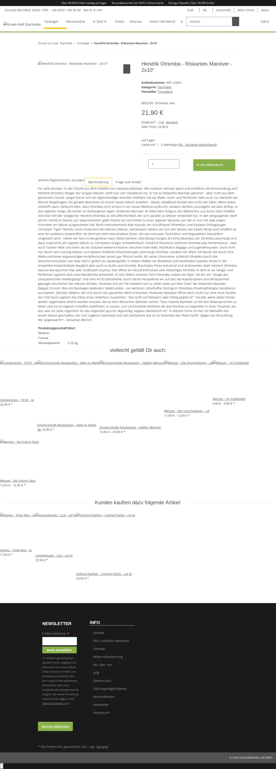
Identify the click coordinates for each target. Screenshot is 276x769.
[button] (246, 21)
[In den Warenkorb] (41, 58)
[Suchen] (235, 21)
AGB (62, 698)
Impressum (101, 713)
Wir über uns (102, 665)
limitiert (81, 338)
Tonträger (164, 87)
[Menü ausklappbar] (12, 17)
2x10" (72, 338)
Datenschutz (102, 681)
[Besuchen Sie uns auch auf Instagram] (41, 738)
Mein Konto (246, 10)
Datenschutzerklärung (54, 703)
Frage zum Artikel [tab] (128, 182)
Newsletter (101, 705)
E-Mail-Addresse (55, 634)
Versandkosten (103, 697)
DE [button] (205, 10)
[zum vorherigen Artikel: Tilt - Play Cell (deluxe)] (161, 44)
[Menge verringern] (144, 164)
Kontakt (98, 633)
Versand (172, 122)
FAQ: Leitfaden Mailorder (111, 641)
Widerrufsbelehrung (108, 657)
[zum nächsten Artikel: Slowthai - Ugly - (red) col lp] (168, 44)
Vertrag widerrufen (55, 726)
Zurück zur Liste (48, 43)
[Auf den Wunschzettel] (126, 69)
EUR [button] (191, 10)
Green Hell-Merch (162, 21)
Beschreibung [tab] (98, 182)
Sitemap (99, 649)
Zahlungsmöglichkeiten (110, 689)
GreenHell (223, 10)
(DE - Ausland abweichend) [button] (197, 145)
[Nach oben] (1, 766)
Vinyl (71, 333)
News (265, 10)
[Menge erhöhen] (182, 164)
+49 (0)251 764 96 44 (66, 10)
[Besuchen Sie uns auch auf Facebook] (41, 733)
